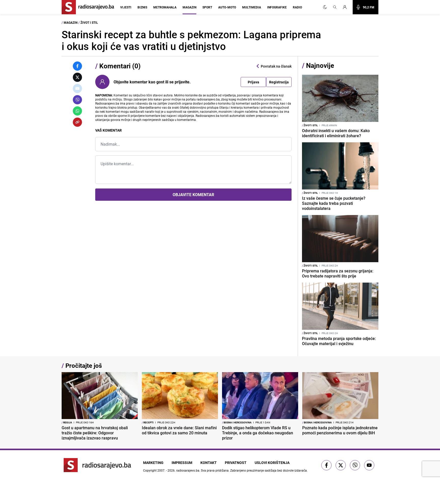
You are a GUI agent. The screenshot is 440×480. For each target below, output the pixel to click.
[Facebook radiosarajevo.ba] (326, 465)
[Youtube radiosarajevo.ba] (369, 465)
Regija (67, 422)
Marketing (153, 462)
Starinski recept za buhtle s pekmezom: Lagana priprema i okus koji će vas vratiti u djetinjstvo (191, 40)
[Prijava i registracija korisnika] (346, 7)
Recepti (148, 422)
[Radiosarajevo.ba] (97, 465)
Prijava (253, 82)
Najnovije (320, 65)
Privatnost (235, 462)
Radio (297, 7)
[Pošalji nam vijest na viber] (355, 465)
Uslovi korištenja (272, 462)
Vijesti (125, 7)
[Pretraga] (335, 7)
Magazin (189, 7)
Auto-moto (227, 7)
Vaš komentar (108, 130)
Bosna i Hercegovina (237, 422)
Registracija (279, 82)
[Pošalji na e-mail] (77, 88)
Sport (207, 7)
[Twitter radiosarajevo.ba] (341, 465)
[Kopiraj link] (77, 122)
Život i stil (89, 22)
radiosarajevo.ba (187, 470)
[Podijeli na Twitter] (77, 77)
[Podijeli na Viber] (77, 99)
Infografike (277, 7)
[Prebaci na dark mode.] (325, 7)
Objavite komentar (193, 194)
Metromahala (164, 7)
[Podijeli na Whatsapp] (77, 111)
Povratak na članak (276, 66)
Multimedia (251, 7)
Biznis (142, 7)
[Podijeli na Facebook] (77, 66)
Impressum (182, 462)
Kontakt (208, 462)
